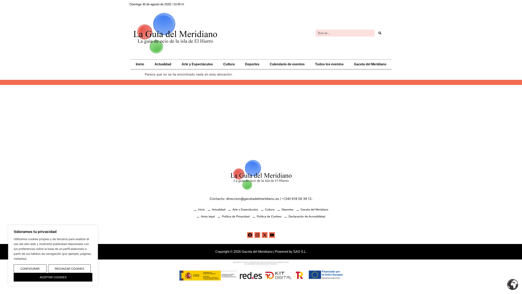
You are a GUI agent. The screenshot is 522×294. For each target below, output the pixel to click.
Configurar (30, 268)
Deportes (252, 64)
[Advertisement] (261, 119)
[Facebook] (250, 235)
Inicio (140, 64)
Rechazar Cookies (69, 268)
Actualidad (163, 64)
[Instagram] (257, 235)
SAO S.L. (300, 251)
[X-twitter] (265, 235)
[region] (53, 255)
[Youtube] (272, 235)
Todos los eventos (329, 64)
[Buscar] (380, 33)
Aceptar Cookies (53, 277)
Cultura (229, 64)
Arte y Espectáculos (197, 64)
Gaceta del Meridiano (370, 64)
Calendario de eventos (287, 64)
